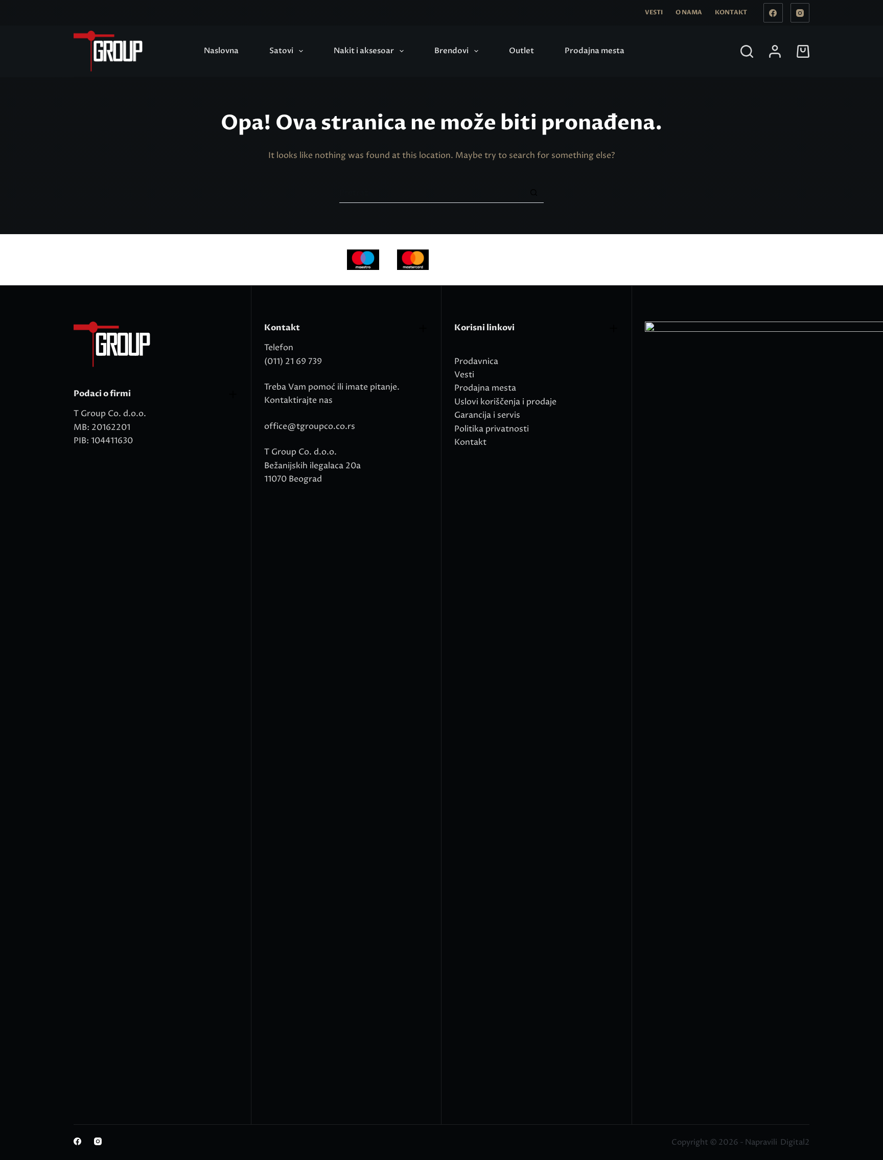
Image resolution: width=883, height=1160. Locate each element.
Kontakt (731, 12)
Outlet (521, 51)
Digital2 (794, 1142)
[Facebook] (773, 12)
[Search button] (534, 192)
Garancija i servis (487, 415)
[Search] (746, 51)
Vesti (654, 12)
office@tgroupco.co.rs (309, 426)
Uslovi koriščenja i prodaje (505, 401)
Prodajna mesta (594, 51)
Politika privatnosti (491, 429)
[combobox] (431, 193)
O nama (689, 12)
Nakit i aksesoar (364, 51)
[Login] (775, 51)
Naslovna (221, 51)
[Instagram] (800, 12)
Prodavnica (476, 361)
